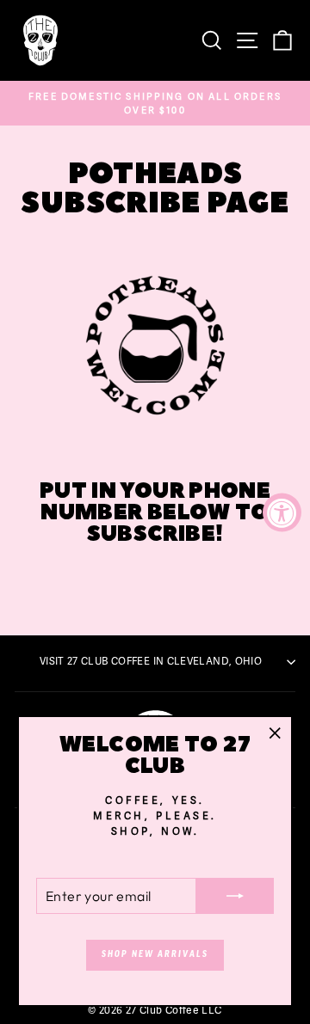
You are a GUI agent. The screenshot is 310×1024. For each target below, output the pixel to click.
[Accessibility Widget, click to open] (282, 512)
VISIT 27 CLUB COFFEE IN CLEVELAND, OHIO (151, 661)
